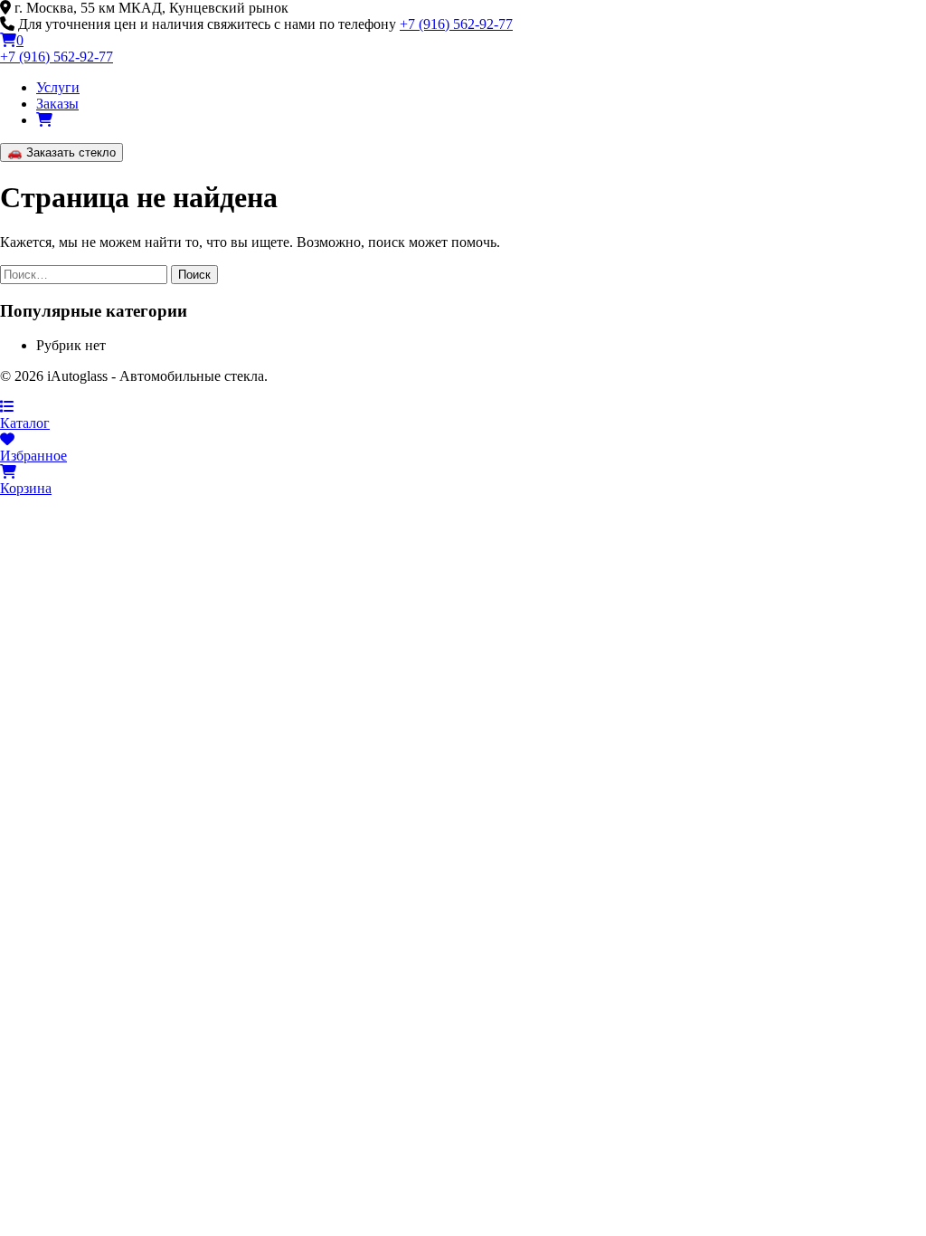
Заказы (57, 103)
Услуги (58, 87)
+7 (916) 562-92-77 (456, 24)
